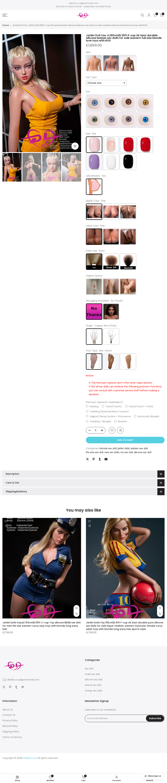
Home (5, 25)
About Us (7, 709)
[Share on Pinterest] (93, 459)
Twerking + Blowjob (100, 421)
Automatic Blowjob (148, 416)
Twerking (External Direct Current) (109, 411)
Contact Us (8, 715)
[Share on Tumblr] (99, 459)
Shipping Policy (10, 731)
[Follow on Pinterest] (10, 687)
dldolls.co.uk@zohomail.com (83, 3)
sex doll (89, 668)
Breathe (122, 421)
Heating (94, 406)
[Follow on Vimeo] (22, 687)
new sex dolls (111, 452)
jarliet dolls (123, 448)
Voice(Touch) (114, 406)
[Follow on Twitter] (3, 687)
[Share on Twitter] (87, 459)
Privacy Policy (10, 720)
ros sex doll (126, 452)
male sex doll (92, 674)
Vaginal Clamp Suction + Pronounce (110, 416)
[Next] (75, 93)
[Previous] (8, 93)
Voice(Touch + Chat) (141, 406)
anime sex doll (93, 685)
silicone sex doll (142, 452)
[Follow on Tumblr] (16, 687)
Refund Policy (10, 726)
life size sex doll (94, 452)
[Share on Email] (106, 459)
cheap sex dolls (93, 690)
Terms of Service (12, 737)
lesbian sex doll (139, 448)
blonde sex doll (108, 448)
